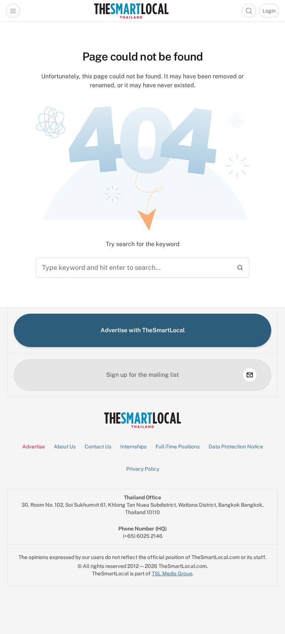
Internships (133, 447)
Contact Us (98, 447)
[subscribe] (249, 375)
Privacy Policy (142, 469)
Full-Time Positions (177, 447)
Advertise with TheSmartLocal (143, 330)
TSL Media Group (172, 573)
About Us (65, 447)
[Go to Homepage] (131, 11)
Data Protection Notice (236, 447)
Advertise (33, 447)
